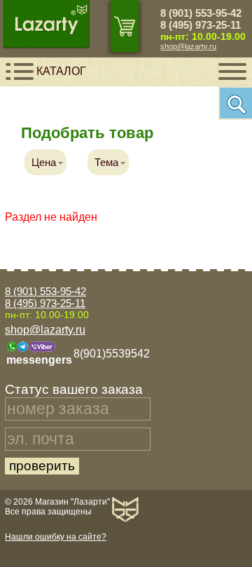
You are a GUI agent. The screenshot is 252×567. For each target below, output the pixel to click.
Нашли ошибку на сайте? (55, 537)
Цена (43, 162)
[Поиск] (235, 103)
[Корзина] (125, 26)
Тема (106, 162)
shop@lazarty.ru (188, 46)
